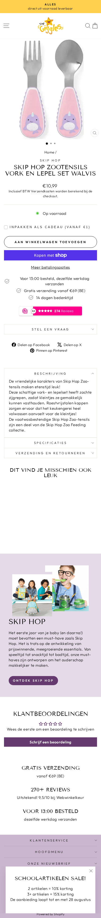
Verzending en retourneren (50, 453)
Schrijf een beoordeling (50, 742)
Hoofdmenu (49, 852)
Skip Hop (50, 160)
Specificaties (50, 443)
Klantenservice (49, 840)
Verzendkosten (42, 191)
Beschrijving (50, 373)
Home (49, 152)
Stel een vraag (50, 329)
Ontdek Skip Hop (33, 680)
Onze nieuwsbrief (49, 863)
